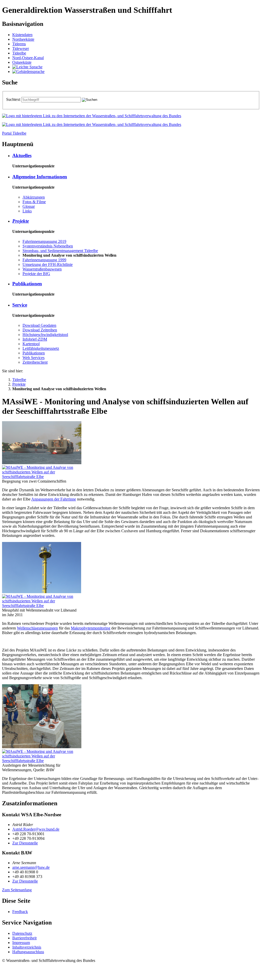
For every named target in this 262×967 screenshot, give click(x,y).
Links (27, 211)
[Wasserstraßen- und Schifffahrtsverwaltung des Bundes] (91, 116)
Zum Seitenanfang (17, 890)
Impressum (21, 942)
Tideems (19, 44)
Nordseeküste (23, 39)
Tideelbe (19, 53)
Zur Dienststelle (25, 843)
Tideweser (20, 48)
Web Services (34, 357)
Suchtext (13, 99)
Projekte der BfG (36, 273)
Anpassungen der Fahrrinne (53, 499)
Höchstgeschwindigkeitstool (45, 334)
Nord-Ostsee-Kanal (28, 58)
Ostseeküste (21, 62)
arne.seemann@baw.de (31, 867)
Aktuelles (21, 155)
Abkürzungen (34, 197)
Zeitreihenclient (35, 362)
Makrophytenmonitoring (90, 628)
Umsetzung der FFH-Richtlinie (48, 264)
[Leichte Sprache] (27, 67)
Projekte (20, 221)
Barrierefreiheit (24, 938)
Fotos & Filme (34, 202)
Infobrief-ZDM (35, 339)
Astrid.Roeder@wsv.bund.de (35, 829)
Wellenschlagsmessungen (37, 628)
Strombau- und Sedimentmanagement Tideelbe (60, 250)
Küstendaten (22, 34)
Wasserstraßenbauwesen (42, 269)
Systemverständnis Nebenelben (48, 246)
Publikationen (27, 283)
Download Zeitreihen (40, 330)
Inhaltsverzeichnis (26, 947)
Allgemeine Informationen (39, 176)
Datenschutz (22, 933)
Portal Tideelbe (14, 133)
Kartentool (31, 344)
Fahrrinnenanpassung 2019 (44, 241)
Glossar (29, 206)
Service (19, 305)
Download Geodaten (39, 325)
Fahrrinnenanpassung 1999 (44, 260)
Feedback (20, 911)
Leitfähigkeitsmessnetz (41, 348)
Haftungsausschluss (28, 952)
